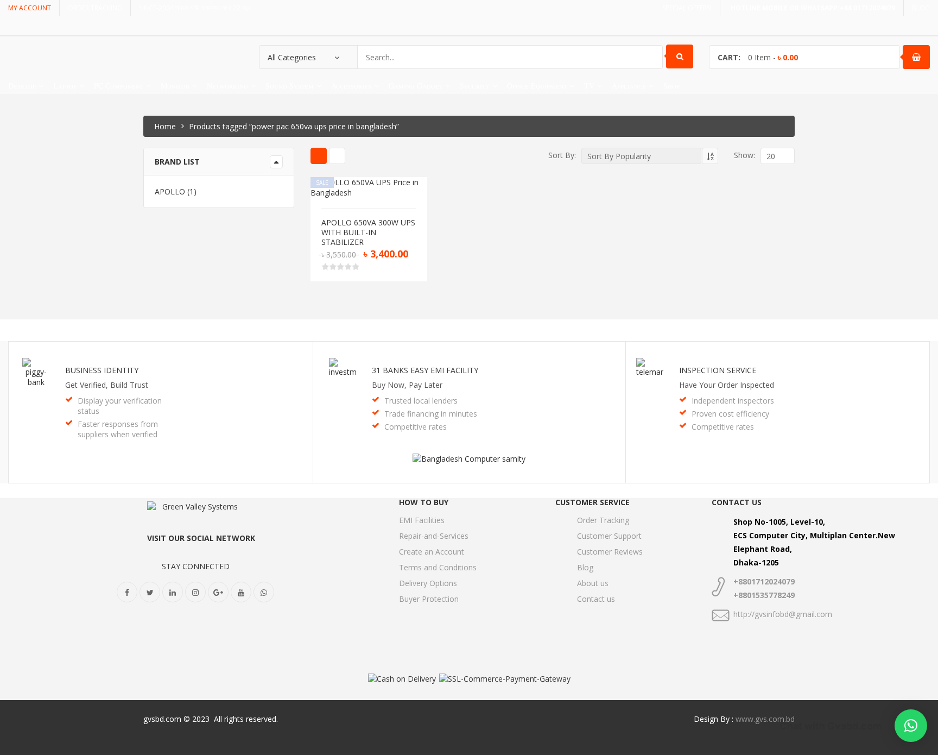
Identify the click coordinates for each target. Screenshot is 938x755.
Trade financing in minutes (430, 413)
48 (743, 252)
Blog (585, 567)
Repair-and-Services (433, 536)
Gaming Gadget (415, 85)
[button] (911, 725)
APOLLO (170, 191)
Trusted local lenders (421, 400)
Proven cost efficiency (730, 413)
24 (743, 240)
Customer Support (609, 536)
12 (743, 215)
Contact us (596, 599)
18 (743, 227)
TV (589, 85)
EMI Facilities (422, 520)
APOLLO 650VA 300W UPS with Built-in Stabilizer (368, 232)
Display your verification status (120, 405)
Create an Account (431, 551)
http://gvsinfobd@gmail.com (782, 614)
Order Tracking (603, 520)
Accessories (351, 85)
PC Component (118, 85)
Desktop (22, 85)
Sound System (289, 85)
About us (593, 583)
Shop (671, 85)
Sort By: (562, 155)
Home (165, 126)
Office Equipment (537, 85)
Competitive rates (415, 426)
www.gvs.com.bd (765, 719)
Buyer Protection (429, 599)
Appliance (629, 85)
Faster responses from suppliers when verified (118, 429)
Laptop (65, 85)
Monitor (175, 85)
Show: (744, 155)
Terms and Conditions (438, 567)
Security (475, 85)
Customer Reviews (610, 551)
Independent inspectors (733, 400)
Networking (227, 85)
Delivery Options (428, 583)
